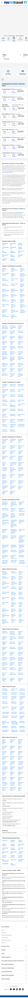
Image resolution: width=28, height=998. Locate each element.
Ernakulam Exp (6, 89)
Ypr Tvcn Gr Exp (6, 137)
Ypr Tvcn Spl (5, 129)
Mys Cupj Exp (5, 114)
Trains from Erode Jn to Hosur (9, 832)
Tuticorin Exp (5, 145)
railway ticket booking (19, 212)
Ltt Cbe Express (6, 152)
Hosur (4, 92)
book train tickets (8, 165)
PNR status (11, 171)
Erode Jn (14, 92)
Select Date (20, 91)
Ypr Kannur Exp (6, 121)
